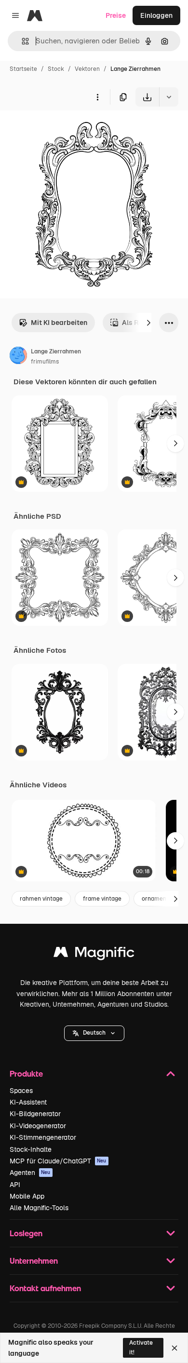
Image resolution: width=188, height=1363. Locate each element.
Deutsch (94, 1033)
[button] (94, 1033)
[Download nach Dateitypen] (168, 97)
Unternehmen (34, 1260)
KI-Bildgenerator (35, 1113)
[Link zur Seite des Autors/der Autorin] (18, 357)
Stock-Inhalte (31, 1149)
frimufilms (45, 361)
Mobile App (27, 1196)
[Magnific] (94, 954)
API (15, 1184)
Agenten (30, 1172)
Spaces (21, 1090)
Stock (56, 69)
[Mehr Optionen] (97, 97)
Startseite (23, 69)
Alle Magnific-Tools (39, 1207)
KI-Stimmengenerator (43, 1137)
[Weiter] (148, 322)
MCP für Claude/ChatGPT (58, 1161)
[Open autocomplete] (21, 41)
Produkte (26, 1073)
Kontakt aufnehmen (45, 1288)
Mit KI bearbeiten (59, 322)
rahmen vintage (41, 899)
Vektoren (87, 69)
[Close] (174, 1348)
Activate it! (141, 1347)
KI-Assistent (28, 1102)
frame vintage (102, 899)
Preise (116, 15)
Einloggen (156, 15)
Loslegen (26, 1233)
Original (61, 129)
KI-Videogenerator (38, 1125)
